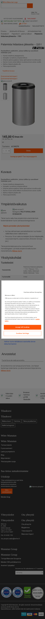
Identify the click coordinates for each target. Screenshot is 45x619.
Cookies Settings (22, 333)
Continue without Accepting (33, 292)
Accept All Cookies (22, 327)
